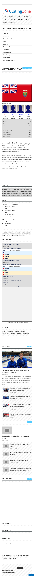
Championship (6, 47)
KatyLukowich (5, 117)
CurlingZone (20, 568)
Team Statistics (7, 52)
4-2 (20, 142)
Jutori (6, 274)
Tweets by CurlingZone (7, 543)
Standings (5, 44)
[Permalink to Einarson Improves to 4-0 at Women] (6, 446)
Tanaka (6, 258)
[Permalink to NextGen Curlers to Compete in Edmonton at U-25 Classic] (6, 415)
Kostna (8, 206)
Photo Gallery (6, 55)
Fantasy (12, 19)
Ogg (7, 214)
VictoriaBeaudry (20, 117)
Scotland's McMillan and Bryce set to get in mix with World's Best (20, 397)
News (27, 19)
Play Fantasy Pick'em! (22, 322)
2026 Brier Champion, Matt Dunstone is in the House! (20, 453)
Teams (26, 16)
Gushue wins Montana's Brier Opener (19, 460)
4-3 (8, 159)
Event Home (6, 33)
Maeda (6, 272)
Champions (6, 36)
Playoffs (19, 248)
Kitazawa (7, 254)
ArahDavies (13, 117)
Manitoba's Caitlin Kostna (24, 157)
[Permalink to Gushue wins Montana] (6, 462)
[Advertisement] (18, 78)
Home (4, 16)
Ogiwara (7, 268)
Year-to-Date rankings (22, 167)
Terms (3, 570)
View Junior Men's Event (9, 60)
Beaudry (4, 163)
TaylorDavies (28, 117)
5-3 (30, 159)
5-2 (20, 149)
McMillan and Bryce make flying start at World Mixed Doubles (15, 371)
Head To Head (6, 57)
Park (6, 252)
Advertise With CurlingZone (8, 572)
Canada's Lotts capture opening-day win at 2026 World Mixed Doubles (20, 389)
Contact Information (8, 38)
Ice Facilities (13, 23)
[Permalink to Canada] (6, 390)
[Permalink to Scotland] (6, 397)
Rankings (12, 16)
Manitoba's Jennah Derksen (20, 159)
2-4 (13, 223)
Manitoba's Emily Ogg (10, 161)
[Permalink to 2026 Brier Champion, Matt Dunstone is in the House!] (6, 454)
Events (19, 16)
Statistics (5, 333)
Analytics (21, 19)
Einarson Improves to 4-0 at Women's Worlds (19, 445)
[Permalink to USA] (6, 405)
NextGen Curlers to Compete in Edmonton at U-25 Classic (20, 415)
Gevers (8, 220)
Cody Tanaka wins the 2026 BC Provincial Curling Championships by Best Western (20, 469)
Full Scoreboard (12, 322)
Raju (6, 270)
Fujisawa (7, 256)
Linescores (6, 49)
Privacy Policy (9, 570)
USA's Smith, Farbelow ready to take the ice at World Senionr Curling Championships (20, 406)
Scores (5, 19)
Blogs (5, 23)
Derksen (8, 210)
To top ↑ (31, 575)
